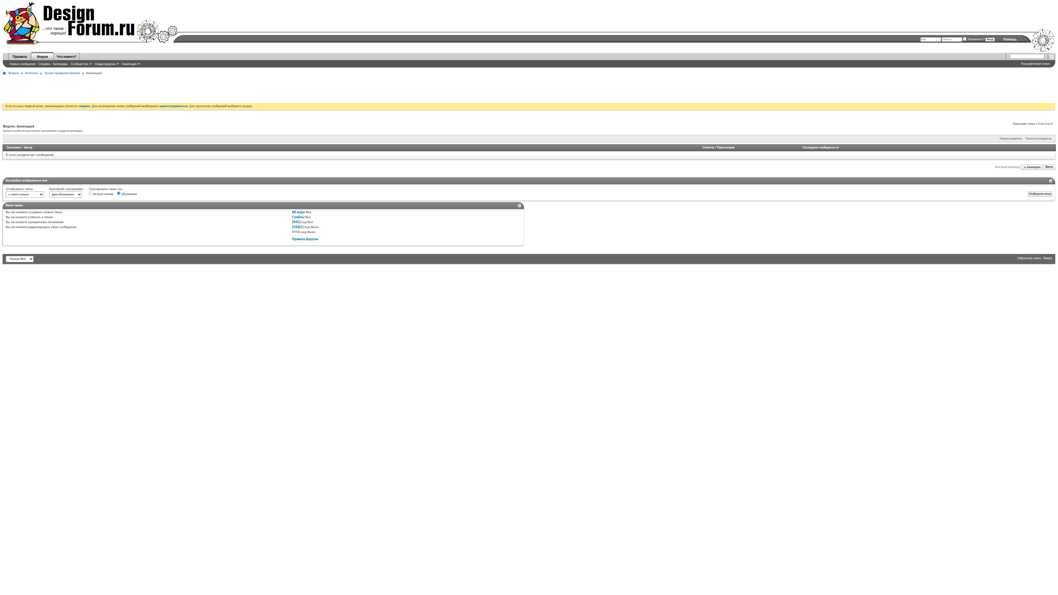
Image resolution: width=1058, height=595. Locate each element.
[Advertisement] (103, 89)
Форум (42, 57)
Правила (20, 57)
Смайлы (298, 217)
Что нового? (66, 57)
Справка (44, 64)
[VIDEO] (298, 227)
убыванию (128, 194)
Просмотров (726, 147)
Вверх (1049, 167)
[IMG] (296, 222)
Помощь (1010, 39)
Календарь (60, 64)
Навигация (129, 64)
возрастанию (103, 194)
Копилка (31, 73)
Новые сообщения (23, 64)
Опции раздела (1009, 138)
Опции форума (105, 64)
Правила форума (305, 239)
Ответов (708, 147)
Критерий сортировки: (66, 189)
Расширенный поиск (1035, 63)
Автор (28, 147)
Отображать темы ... (21, 189)
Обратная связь (1029, 258)
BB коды (298, 212)
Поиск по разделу (1037, 138)
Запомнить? (975, 39)
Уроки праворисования (62, 73)
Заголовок (14, 147)
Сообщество (79, 64)
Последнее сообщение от (821, 147)
